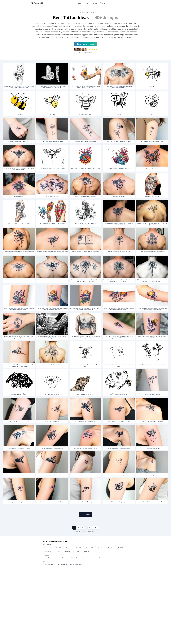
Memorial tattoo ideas (75, 564)
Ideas (79, 3)
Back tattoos (69, 548)
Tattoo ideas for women (64, 558)
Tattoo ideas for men (49, 558)
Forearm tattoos (48, 548)
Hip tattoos (87, 551)
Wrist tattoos (111, 548)
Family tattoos (100, 558)
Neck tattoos (121, 548)
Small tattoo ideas (48, 564)
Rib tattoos (57, 551)
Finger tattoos (77, 551)
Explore (94, 3)
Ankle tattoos (66, 551)
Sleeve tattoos (59, 548)
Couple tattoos (77, 558)
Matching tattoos (89, 558)
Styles (87, 3)
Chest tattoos (79, 548)
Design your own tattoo (85, 44)
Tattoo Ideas (86, 13)
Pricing (102, 3)
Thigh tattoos (47, 551)
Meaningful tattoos (61, 564)
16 (89, 528)
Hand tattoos (101, 548)
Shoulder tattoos (90, 548)
